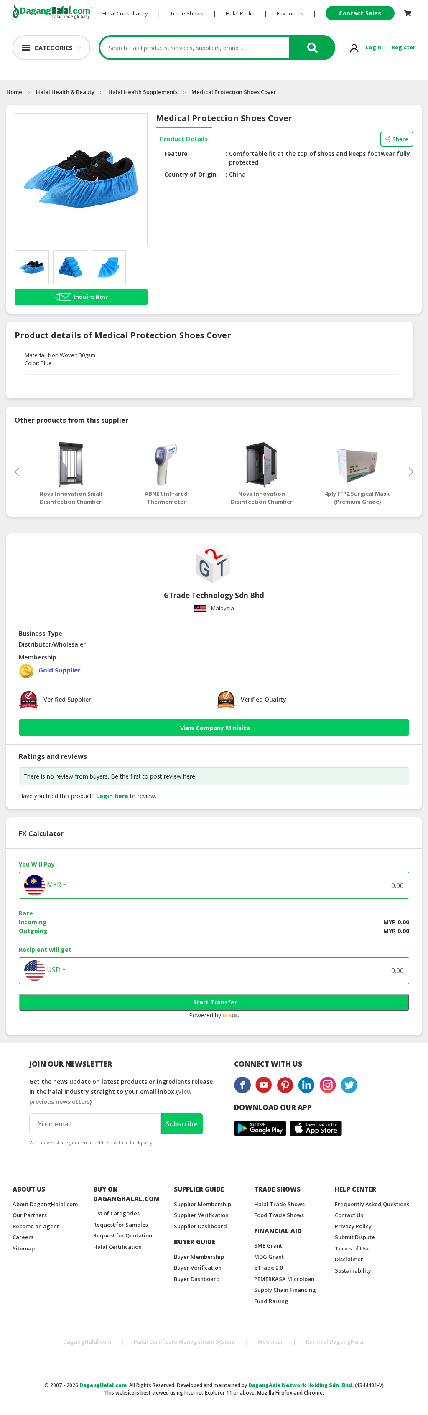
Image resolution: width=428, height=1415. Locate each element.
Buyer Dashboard (197, 1279)
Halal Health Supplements (143, 92)
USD (53, 969)
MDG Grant (269, 1256)
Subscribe (182, 1123)
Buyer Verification (198, 1267)
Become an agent (36, 1226)
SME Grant (268, 1245)
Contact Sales (360, 13)
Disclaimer (349, 1259)
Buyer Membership (199, 1256)
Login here (112, 796)
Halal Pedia (240, 13)
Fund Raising (271, 1301)
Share (400, 139)
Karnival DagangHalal (335, 1341)
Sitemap (24, 1248)
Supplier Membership (202, 1204)
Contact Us (349, 1215)
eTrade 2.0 (268, 1267)
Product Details (184, 138)
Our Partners (30, 1215)
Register (403, 47)
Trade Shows (187, 13)
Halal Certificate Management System (184, 1341)
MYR (53, 884)
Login (374, 47)
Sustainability (353, 1270)
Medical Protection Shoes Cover (233, 92)
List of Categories (116, 1213)
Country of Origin (190, 174)
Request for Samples (120, 1224)
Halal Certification (117, 1246)
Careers (23, 1237)
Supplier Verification (201, 1215)
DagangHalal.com (87, 1341)
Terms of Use (352, 1248)
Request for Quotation (122, 1235)
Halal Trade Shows (279, 1204)
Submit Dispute (355, 1237)
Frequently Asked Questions (372, 1204)
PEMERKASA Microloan (284, 1279)
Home (14, 92)
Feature (176, 153)
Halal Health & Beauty (65, 92)
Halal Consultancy (125, 13)
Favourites (290, 13)
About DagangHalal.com (45, 1204)
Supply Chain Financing (285, 1289)
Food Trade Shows (279, 1215)
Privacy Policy (353, 1226)
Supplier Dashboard (200, 1226)
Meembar (270, 1341)
